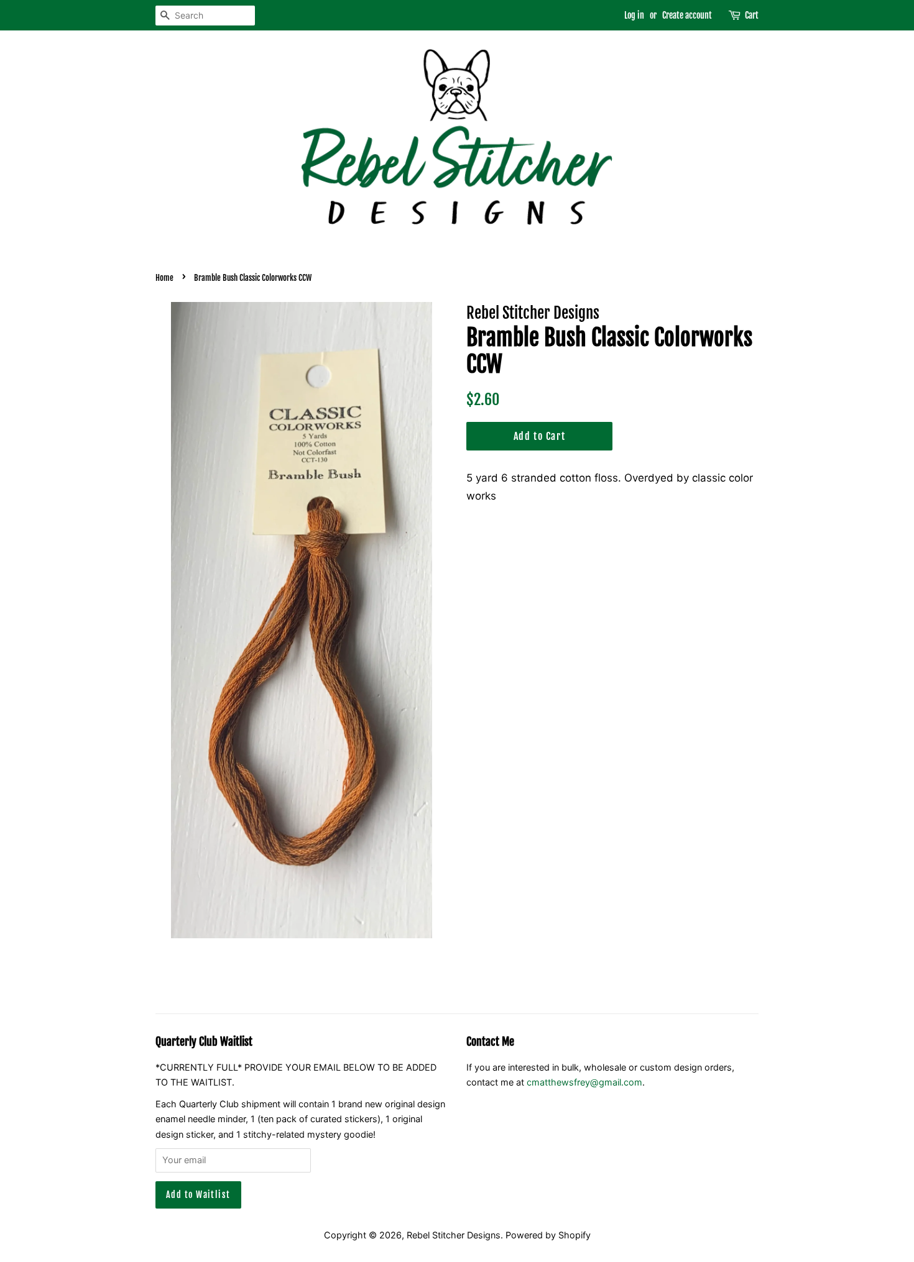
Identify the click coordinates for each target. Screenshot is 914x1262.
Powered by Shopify (548, 1235)
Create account (687, 15)
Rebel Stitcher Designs (454, 1235)
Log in (634, 15)
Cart (752, 15)
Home (164, 278)
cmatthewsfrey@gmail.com (584, 1082)
